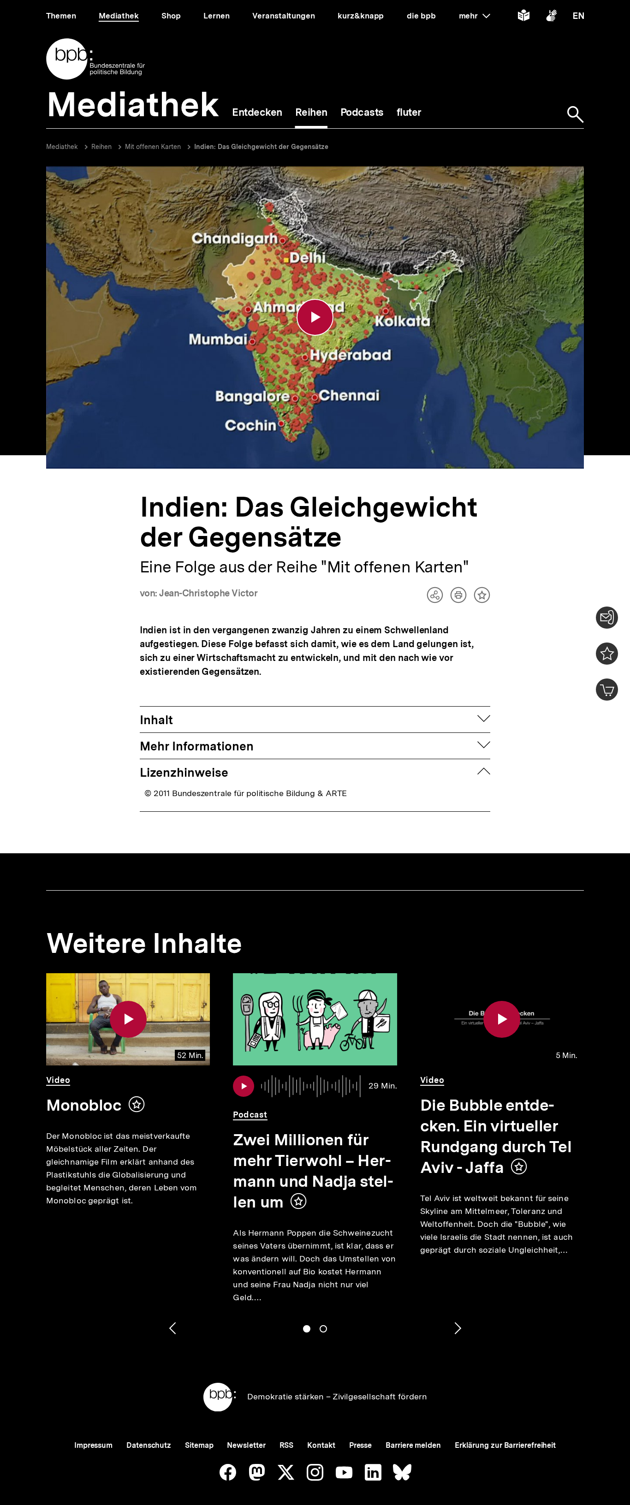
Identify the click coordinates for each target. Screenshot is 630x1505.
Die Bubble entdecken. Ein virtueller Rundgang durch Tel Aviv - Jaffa (496, 1136)
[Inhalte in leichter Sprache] (523, 17)
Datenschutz (148, 1445)
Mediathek (62, 146)
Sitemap (199, 1445)
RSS (286, 1445)
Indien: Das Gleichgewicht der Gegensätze (261, 146)
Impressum (93, 1445)
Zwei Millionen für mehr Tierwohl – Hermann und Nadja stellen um (313, 1171)
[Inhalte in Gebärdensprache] (551, 17)
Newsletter (246, 1445)
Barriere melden (413, 1445)
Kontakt (321, 1445)
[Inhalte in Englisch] (578, 17)
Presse (360, 1445)
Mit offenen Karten (153, 146)
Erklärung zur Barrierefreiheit (505, 1445)
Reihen (101, 146)
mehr (474, 15)
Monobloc (83, 1105)
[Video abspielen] (315, 317)
